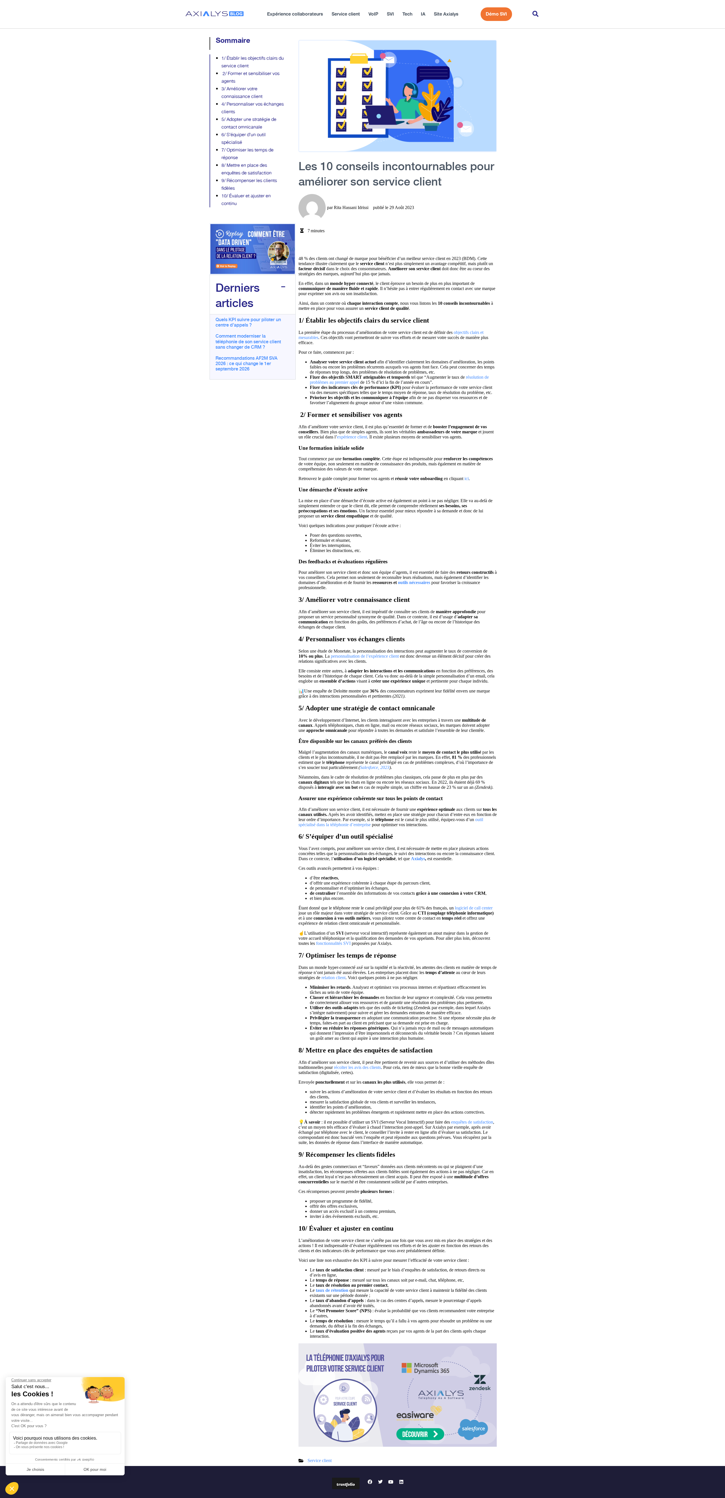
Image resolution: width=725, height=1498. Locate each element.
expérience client (352, 436)
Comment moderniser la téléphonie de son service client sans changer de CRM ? (248, 341)
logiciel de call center (473, 907)
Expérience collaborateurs (295, 14)
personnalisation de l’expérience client (365, 656)
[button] (535, 14)
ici (466, 478)
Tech (407, 14)
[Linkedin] (401, 1481)
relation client (333, 977)
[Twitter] (380, 1481)
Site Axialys (446, 14)
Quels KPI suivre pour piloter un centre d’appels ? (248, 322)
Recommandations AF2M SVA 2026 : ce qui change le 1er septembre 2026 (247, 363)
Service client (346, 14)
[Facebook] (369, 1481)
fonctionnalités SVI (333, 943)
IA (423, 14)
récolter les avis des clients (357, 1067)
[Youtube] (390, 1481)
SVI (390, 14)
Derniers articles (238, 294)
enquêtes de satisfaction (472, 1122)
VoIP (373, 14)
